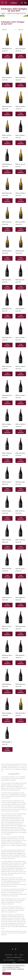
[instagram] (15, 949)
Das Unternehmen (8, 955)
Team (16, 955)
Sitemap (14, 962)
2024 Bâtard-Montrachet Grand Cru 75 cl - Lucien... (7, 251)
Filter (21, 30)
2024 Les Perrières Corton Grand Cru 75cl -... (7, 568)
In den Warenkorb (7, 56)
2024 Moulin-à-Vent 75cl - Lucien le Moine (7, 337)
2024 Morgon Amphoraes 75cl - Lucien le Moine (20, 684)
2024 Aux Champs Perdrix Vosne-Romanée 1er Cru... (7, 511)
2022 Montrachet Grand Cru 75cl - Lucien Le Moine (20, 251)
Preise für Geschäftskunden (9, 960)
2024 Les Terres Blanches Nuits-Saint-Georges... (20, 164)
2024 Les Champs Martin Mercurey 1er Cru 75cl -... (20, 337)
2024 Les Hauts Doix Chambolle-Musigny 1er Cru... (7, 482)
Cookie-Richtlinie (21, 960)
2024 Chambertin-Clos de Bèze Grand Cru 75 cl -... (7, 684)
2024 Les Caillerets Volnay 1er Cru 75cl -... (20, 366)
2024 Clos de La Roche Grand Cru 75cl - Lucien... (7, 597)
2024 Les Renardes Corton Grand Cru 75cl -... (20, 539)
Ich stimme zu (7, 973)
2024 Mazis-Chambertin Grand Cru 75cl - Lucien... (20, 626)
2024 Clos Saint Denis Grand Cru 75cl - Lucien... (20, 568)
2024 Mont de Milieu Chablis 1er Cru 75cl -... (20, 713)
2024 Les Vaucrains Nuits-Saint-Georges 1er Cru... (7, 453)
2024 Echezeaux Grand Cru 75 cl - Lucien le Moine (7, 164)
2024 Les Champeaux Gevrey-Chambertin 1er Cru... (7, 713)
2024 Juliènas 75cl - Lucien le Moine (7, 308)
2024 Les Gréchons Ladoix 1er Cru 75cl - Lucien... (7, 77)
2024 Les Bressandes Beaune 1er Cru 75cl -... (7, 366)
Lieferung (21, 955)
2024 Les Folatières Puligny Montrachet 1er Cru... (20, 193)
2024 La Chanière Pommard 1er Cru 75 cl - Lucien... (20, 135)
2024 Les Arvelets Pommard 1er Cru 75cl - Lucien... (20, 395)
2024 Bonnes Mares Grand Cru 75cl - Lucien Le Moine (7, 655)
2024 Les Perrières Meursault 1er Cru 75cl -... (7, 106)
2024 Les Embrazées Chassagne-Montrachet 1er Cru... (20, 77)
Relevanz (9, 29)
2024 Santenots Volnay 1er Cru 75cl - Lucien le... (7, 395)
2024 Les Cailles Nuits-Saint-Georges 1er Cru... (20, 424)
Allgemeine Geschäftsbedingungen (14, 957)
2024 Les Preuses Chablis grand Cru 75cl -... (7, 135)
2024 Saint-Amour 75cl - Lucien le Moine (20, 308)
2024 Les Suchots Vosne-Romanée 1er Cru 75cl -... (7, 539)
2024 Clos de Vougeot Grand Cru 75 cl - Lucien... (7, 626)
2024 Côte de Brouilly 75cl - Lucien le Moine (7, 280)
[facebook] (12, 949)
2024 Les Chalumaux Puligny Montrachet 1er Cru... (20, 106)
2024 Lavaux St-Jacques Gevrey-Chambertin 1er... (20, 453)
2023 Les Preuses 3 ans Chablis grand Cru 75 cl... (7, 222)
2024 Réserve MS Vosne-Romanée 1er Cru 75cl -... (20, 482)
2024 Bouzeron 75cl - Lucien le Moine (7, 48)
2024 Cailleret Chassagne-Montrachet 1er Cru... (7, 193)
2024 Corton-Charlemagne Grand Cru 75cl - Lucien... (20, 222)
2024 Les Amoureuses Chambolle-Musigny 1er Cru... (20, 511)
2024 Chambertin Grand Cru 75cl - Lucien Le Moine (20, 655)
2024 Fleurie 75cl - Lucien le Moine (20, 280)
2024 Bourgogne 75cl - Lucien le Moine (7, 742)
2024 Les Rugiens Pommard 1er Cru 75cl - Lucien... (7, 424)
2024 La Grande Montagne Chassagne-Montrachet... (20, 48)
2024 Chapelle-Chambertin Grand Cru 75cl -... (20, 597)
